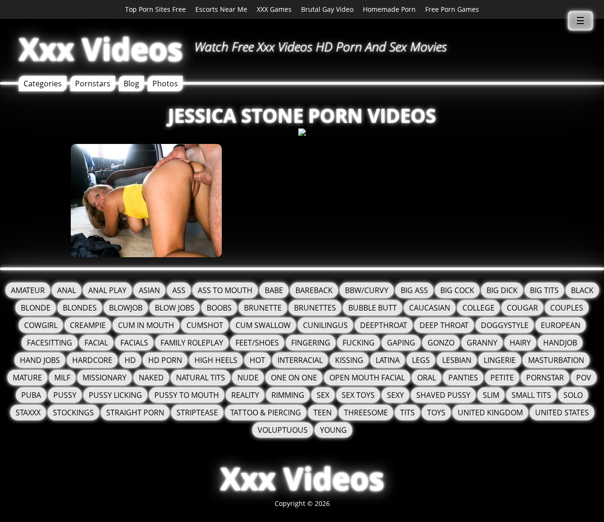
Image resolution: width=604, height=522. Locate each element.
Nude (248, 377)
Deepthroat (383, 325)
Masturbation (556, 360)
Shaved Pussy (443, 395)
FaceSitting (49, 342)
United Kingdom (490, 412)
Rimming (287, 395)
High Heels (215, 360)
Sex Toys (358, 395)
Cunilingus (325, 325)
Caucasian (429, 308)
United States (562, 412)
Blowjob (126, 308)
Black (582, 290)
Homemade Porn (389, 9)
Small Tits (531, 395)
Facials (134, 342)
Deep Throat (444, 325)
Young (333, 430)
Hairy (520, 342)
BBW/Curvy (366, 290)
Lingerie (500, 360)
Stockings (73, 412)
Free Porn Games (452, 9)
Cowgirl (41, 325)
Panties (463, 377)
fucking (359, 342)
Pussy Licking (115, 395)
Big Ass (414, 290)
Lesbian (456, 360)
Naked (151, 377)
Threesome (366, 412)
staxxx (28, 412)
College (478, 308)
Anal (66, 290)
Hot (257, 360)
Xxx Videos (101, 48)
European (560, 325)
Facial (96, 342)
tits (407, 412)
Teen (322, 412)
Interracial (300, 360)
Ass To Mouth (225, 290)
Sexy (395, 395)
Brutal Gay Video (327, 9)
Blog (131, 83)
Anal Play (107, 290)
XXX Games (274, 9)
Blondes (80, 308)
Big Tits (544, 290)
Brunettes (315, 308)
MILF (62, 377)
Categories (43, 83)
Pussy (64, 395)
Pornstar (545, 377)
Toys (436, 412)
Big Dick (502, 290)
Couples (566, 308)
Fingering (310, 342)
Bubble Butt (372, 308)
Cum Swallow (263, 325)
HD (130, 360)
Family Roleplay (191, 342)
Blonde (35, 308)
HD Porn (165, 360)
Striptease (197, 412)
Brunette (263, 308)
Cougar (522, 308)
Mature (27, 377)
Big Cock (457, 290)
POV (583, 377)
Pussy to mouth (186, 395)
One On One (294, 377)
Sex (323, 395)
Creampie (88, 325)
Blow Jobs (174, 308)
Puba (31, 395)
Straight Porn (135, 412)
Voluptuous (283, 430)
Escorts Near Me (221, 9)
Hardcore (92, 360)
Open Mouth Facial (367, 377)
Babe (274, 290)
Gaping (401, 342)
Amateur (28, 290)
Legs (421, 360)
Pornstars (92, 83)
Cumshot (204, 325)
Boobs (219, 308)
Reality (245, 395)
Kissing (349, 360)
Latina (388, 360)
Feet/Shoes (257, 342)
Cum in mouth (146, 325)
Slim (491, 395)
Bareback (314, 290)
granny (482, 342)
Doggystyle (504, 325)
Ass (178, 290)
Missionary (104, 377)
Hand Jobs (40, 360)
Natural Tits (200, 377)
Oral (426, 377)
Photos (165, 83)
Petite (502, 377)
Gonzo (441, 342)
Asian (149, 290)
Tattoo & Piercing (265, 412)
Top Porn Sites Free (155, 9)
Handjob (560, 342)
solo (573, 395)
